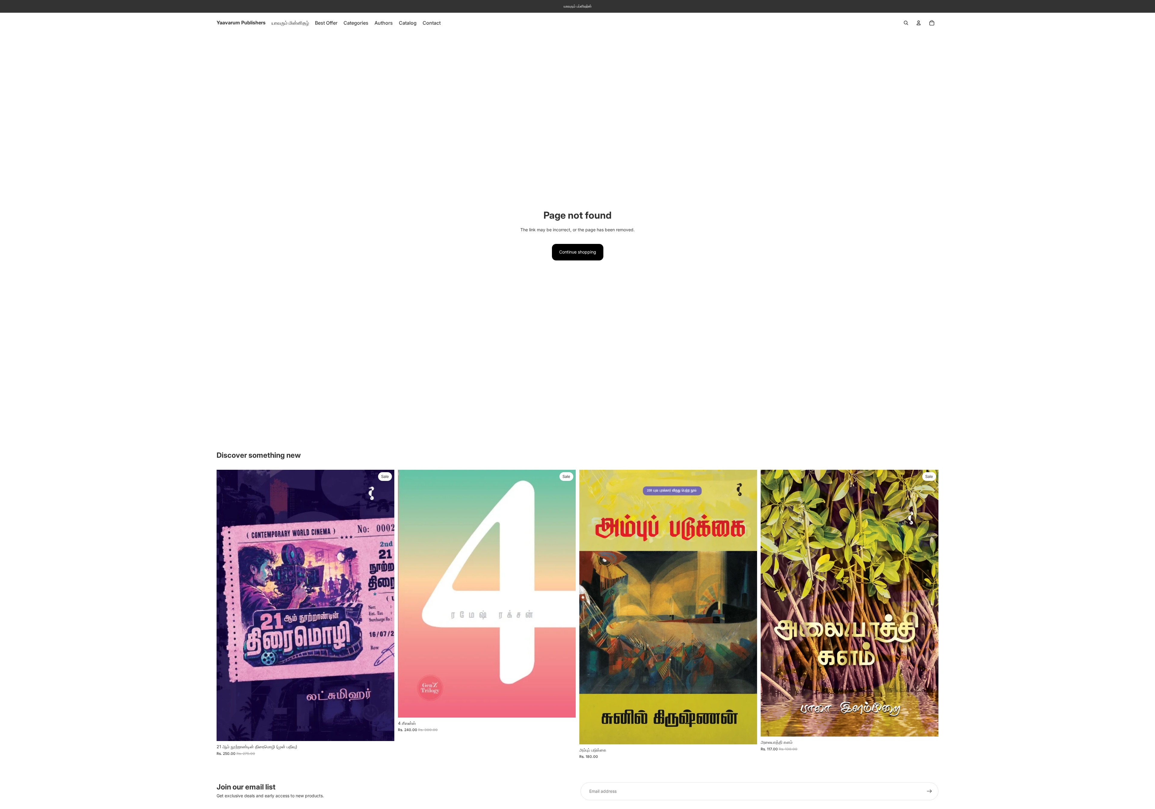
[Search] (906, 22)
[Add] (385, 731)
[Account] (918, 22)
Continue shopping (577, 251)
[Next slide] (567, 593)
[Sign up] (929, 791)
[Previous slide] (407, 593)
